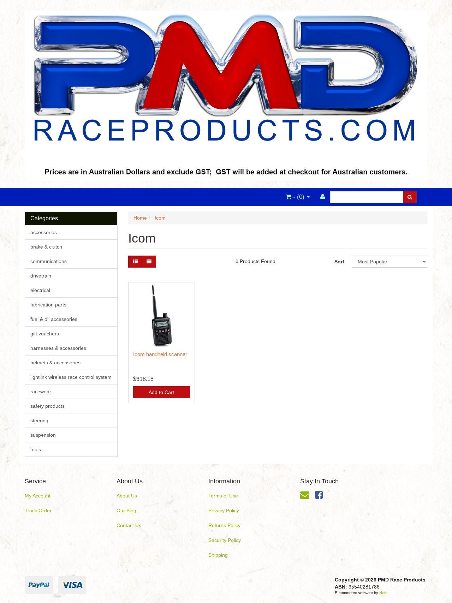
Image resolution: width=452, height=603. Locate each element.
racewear (40, 391)
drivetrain (40, 276)
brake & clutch (46, 247)
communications (48, 261)
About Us (127, 495)
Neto (383, 593)
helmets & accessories (55, 362)
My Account (37, 495)
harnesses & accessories (58, 348)
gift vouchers (44, 333)
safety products (47, 406)
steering (39, 420)
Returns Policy (224, 525)
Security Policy (224, 540)
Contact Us (129, 525)
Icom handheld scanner (160, 354)
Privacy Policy (223, 510)
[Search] (410, 197)
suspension (43, 435)
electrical (40, 290)
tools (35, 449)
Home (140, 218)
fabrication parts (48, 305)
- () (298, 196)
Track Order (38, 510)
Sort (339, 261)
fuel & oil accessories (53, 319)
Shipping (218, 555)
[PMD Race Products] (226, 93)
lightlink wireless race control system (71, 377)
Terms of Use (223, 495)
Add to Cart (161, 392)
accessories (43, 232)
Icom (160, 218)
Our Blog (126, 510)
